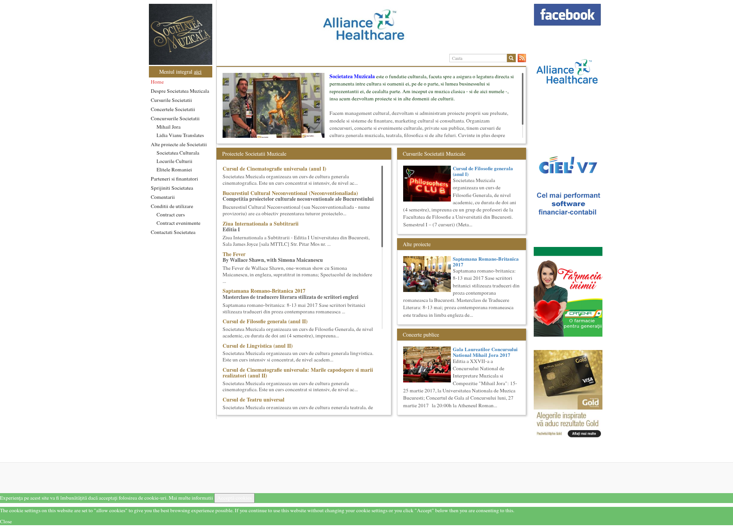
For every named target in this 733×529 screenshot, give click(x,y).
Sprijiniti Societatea (172, 187)
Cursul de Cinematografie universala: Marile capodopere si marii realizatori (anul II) (298, 372)
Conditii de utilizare (172, 206)
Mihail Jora (169, 126)
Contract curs (171, 214)
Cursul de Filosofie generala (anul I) (483, 171)
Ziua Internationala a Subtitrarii (261, 223)
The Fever (234, 254)
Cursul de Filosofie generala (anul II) (265, 321)
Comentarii (163, 197)
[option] (371, 28)
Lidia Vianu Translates (180, 135)
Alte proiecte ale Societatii (179, 144)
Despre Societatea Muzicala (180, 90)
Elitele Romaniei (174, 169)
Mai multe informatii (191, 497)
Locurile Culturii (174, 161)
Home (157, 81)
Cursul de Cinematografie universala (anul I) (274, 169)
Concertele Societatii (173, 109)
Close (6, 521)
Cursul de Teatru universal (253, 399)
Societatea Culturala (178, 152)
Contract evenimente (178, 222)
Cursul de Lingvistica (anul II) (258, 346)
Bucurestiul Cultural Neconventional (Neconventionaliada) (290, 193)
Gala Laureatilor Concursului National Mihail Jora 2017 (485, 351)
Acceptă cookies (234, 497)
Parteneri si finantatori (174, 178)
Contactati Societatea (173, 232)
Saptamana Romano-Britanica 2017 (264, 291)
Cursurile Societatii (171, 100)
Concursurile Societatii (175, 118)
